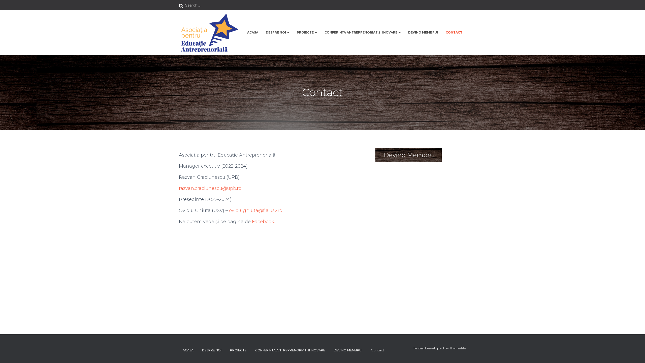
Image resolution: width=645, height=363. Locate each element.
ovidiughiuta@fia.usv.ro (255, 210)
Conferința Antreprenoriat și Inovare (361, 32)
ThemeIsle (457, 348)
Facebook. (263, 221)
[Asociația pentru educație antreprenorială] (208, 32)
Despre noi (276, 32)
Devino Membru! (423, 32)
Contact (454, 32)
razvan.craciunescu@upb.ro (210, 188)
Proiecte (305, 32)
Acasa (252, 32)
